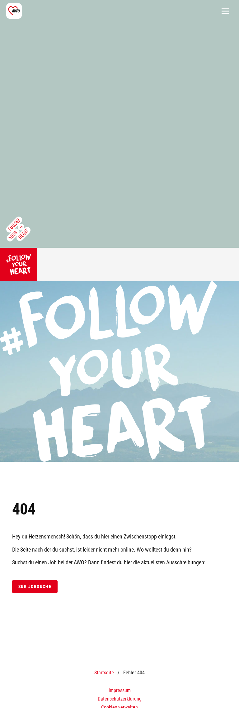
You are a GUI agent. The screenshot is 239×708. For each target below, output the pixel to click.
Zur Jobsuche (34, 586)
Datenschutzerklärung (120, 699)
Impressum (120, 690)
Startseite (104, 673)
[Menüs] (225, 11)
